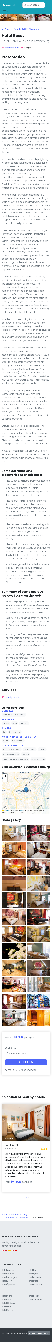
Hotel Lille (32, 1270)
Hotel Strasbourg (19, 1214)
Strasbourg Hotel (11, 5)
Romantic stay (12, 47)
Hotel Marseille (35, 1277)
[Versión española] (9, 1252)
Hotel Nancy (7, 1295)
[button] (26, 18)
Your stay (10, 1048)
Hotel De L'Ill (12, 1145)
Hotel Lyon (33, 1273)
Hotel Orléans (8, 1303)
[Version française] (3, 1252)
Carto (22, 810)
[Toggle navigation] (5, 10)
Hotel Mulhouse (35, 1284)
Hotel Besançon (9, 1277)
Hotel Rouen (33, 1295)
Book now (26, 1062)
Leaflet (7, 810)
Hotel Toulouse (35, 1299)
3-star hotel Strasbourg (17, 1217)
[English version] (6, 1252)
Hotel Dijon (7, 1280)
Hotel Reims (7, 1310)
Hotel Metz (33, 1280)
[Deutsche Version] (16, 1252)
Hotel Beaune (8, 1273)
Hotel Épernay (8, 1284)
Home (4, 1214)
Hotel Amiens (8, 1270)
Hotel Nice (6, 1299)
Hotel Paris (7, 1306)
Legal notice (39, 1333)
